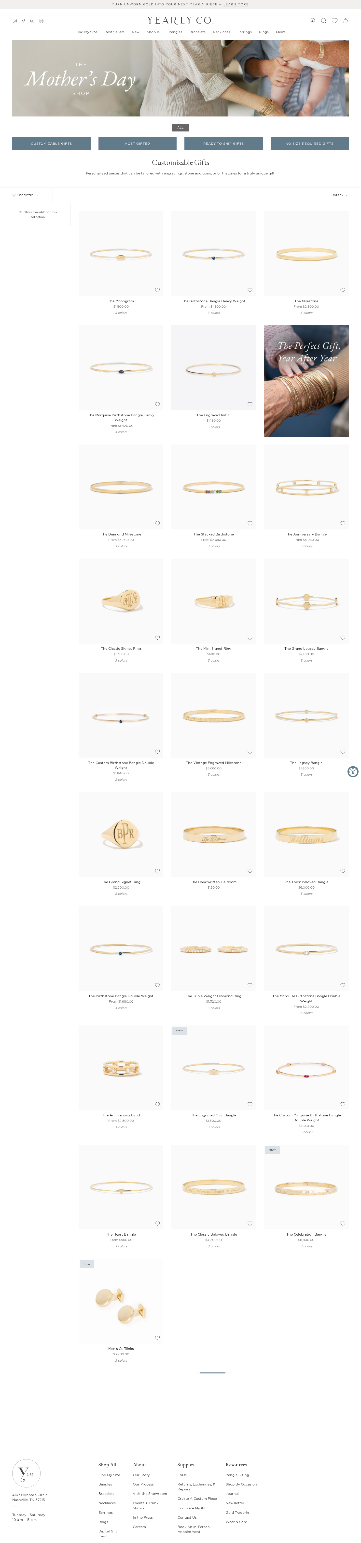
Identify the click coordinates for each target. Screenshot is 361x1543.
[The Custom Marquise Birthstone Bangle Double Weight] (306, 1067)
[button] (135, 32)
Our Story (141, 1475)
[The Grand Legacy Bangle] (306, 601)
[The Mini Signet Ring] (213, 601)
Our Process (143, 1484)
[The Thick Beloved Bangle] (306, 834)
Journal (232, 1494)
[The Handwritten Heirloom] (213, 834)
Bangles (105, 1484)
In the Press (143, 1517)
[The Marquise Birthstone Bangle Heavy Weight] (121, 367)
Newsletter (235, 1503)
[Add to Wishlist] (157, 290)
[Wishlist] (334, 21)
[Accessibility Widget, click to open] (353, 771)
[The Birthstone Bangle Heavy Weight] (213, 253)
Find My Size (109, 1475)
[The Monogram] (121, 253)
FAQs (182, 1475)
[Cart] (345, 20)
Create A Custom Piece (197, 1498)
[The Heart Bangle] (121, 1187)
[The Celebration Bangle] (306, 1187)
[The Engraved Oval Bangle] (213, 1067)
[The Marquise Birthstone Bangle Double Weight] (306, 948)
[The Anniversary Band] (121, 1067)
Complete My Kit (192, 1508)
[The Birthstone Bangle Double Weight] (121, 948)
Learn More (236, 4)
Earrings (105, 1512)
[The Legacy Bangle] (306, 715)
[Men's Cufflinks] (121, 1301)
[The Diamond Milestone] (121, 487)
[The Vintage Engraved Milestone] (213, 715)
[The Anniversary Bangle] (306, 487)
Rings (103, 1522)
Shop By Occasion (241, 1484)
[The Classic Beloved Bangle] (213, 1187)
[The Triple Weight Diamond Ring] (213, 948)
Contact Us (187, 1517)
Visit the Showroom (150, 1494)
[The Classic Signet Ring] (121, 601)
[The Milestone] (306, 253)
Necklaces (107, 1503)
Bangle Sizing (237, 1475)
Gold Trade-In (237, 1512)
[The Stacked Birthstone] (213, 487)
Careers (139, 1527)
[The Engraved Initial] (213, 367)
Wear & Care (236, 1522)
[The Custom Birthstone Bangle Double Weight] (121, 715)
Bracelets (106, 1494)
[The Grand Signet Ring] (121, 834)
